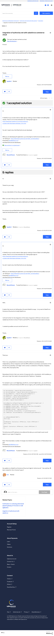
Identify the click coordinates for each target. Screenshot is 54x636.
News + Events (11, 564)
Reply (47, 91)
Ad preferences (36, 612)
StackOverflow (11, 587)
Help (46, 5)
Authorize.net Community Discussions (28, 20)
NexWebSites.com (13, 140)
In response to (32, 154)
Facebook (9, 581)
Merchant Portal (11, 529)
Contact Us (10, 561)
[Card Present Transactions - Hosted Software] (49, 98)
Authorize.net (16, 612)
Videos (9, 544)
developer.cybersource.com (46, 0)
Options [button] (4, 25)
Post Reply (44, 492)
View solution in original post (11, 145)
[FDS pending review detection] (51, 98)
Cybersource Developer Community (5, 5)
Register (9, 527)
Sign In (48, 5)
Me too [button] (7, 76)
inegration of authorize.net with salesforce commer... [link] (15, 22)
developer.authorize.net (33, 0)
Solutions (9, 547)
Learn (8, 541)
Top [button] (3, 632)
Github (9, 584)
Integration (40, 20)
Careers (9, 567)
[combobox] (19, 13)
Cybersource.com (11, 558)
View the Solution (11, 41)
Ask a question (46, 13)
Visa (8, 612)
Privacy (26, 612)
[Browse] (51, 5)
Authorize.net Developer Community (10, 20)
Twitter (9, 578)
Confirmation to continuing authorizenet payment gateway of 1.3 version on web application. (13, 505)
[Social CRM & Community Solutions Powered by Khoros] (49, 633)
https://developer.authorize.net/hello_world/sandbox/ (25, 138)
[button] (5, 91)
